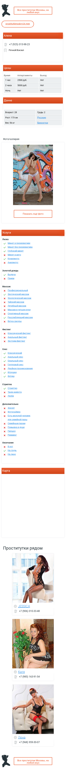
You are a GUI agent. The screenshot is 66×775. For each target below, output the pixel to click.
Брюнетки (42, 122)
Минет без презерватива (20, 247)
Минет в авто (14, 254)
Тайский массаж (16, 302)
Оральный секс (15, 360)
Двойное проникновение (20, 368)
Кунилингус (13, 258)
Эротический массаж (18, 294)
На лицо (12, 454)
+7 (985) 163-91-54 (29, 676)
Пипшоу (12, 431)
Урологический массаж (19, 298)
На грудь (12, 450)
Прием (11, 278)
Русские (41, 117)
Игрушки (12, 372)
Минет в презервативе (19, 243)
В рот (10, 446)
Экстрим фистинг (16, 341)
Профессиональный (18, 290)
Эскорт (11, 408)
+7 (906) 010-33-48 (29, 611)
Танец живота (15, 392)
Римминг (12, 435)
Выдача (12, 274)
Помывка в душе (16, 427)
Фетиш (11, 376)
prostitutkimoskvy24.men (18, 24)
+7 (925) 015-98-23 (19, 44)
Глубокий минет (16, 251)
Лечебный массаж (17, 306)
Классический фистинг (19, 333)
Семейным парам (16, 423)
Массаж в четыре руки (19, 309)
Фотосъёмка (14, 412)
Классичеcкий (15, 353)
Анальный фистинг (17, 337)
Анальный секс (15, 357)
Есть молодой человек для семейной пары (19, 417)
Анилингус (13, 262)
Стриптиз (12, 388)
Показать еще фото (33, 213)
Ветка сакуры (15, 321)
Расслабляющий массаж (20, 317)
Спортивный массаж (18, 313)
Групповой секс (15, 364)
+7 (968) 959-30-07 (29, 742)
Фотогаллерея (11, 139)
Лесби (11, 396)
